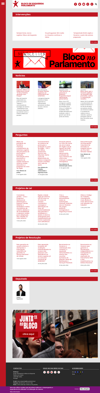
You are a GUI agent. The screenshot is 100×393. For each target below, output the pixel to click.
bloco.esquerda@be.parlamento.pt (26, 381)
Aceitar (77, 389)
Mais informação (15, 391)
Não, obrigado (84, 389)
